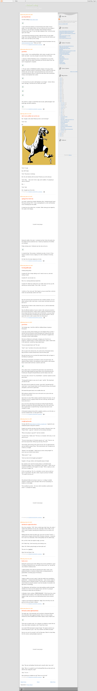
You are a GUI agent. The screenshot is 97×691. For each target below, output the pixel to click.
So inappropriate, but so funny (64, 48)
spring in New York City (27, 198)
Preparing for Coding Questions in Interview (67, 33)
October (62, 105)
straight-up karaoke (26, 421)
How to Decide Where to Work (64, 35)
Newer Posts (23, 682)
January (62, 131)
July (62, 109)
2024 (61, 78)
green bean (24, 324)
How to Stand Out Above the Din (65, 38)
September (63, 107)
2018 (61, 86)
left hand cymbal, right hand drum (30, 610)
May (62, 112)
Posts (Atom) (30, 684)
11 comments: (40, 191)
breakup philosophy (26, 267)
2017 (61, 87)
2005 (61, 134)
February (62, 130)
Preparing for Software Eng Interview (66, 32)
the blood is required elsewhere (29, 524)
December (63, 102)
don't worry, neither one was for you (30, 116)
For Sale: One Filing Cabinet (64, 54)
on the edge (61, 60)
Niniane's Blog (32, 5)
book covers (25, 561)
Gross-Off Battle (62, 63)
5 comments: (39, 517)
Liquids (60, 55)
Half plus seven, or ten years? (64, 51)
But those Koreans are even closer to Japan (67, 50)
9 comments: (39, 414)
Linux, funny (61, 56)
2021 (61, 82)
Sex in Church (62, 57)
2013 (61, 93)
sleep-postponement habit (27, 43)
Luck (60, 34)
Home (38, 682)
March (62, 115)
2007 (61, 101)
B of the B (61, 61)
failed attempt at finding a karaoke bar (38, 424)
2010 (61, 97)
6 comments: (39, 603)
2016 (61, 89)
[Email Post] (44, 44)
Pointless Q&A (62, 62)
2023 (61, 79)
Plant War (61, 49)
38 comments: (40, 317)
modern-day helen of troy (64, 58)
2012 (61, 94)
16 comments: (40, 44)
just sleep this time (26, 17)
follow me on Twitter (73, 71)
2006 (61, 133)
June (62, 111)
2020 (61, 83)
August (62, 108)
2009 (61, 98)
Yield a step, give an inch (63, 47)
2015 (61, 90)
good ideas (24, 51)
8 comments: (39, 260)
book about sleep (34, 19)
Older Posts (52, 682)
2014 (61, 91)
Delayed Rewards (62, 36)
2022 (61, 80)
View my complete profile (63, 23)
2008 (61, 100)
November (63, 104)
